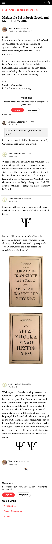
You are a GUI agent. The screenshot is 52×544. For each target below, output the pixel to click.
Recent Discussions (13, 511)
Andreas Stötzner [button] (16, 122)
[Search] (44, 2)
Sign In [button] (17, 110)
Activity (7, 516)
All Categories (10, 506)
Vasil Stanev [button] (14, 29)
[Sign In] (48, 2)
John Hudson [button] (14, 154)
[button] (4, 29)
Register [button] (32, 110)
